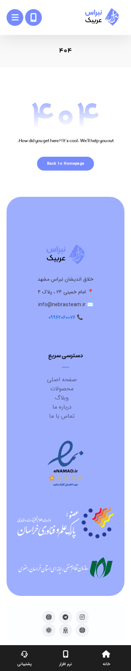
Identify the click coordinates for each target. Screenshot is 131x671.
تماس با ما (62, 416)
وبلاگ (62, 398)
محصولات (62, 389)
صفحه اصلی (62, 379)
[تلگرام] (65, 617)
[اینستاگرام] (82, 617)
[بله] (65, 630)
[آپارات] (48, 630)
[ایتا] (48, 617)
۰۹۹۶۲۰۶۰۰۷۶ (61, 317)
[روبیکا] (82, 630)
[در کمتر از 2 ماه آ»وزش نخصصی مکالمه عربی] (101, 17)
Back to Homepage (65, 163)
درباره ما (62, 407)
